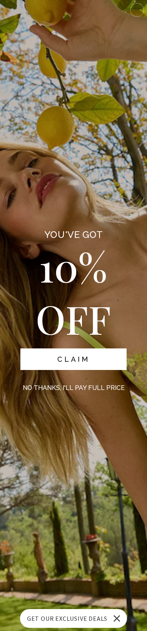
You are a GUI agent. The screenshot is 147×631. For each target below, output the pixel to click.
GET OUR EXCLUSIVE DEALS (67, 618)
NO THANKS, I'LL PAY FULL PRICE (74, 388)
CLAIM (73, 359)
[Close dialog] (137, 10)
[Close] (117, 618)
